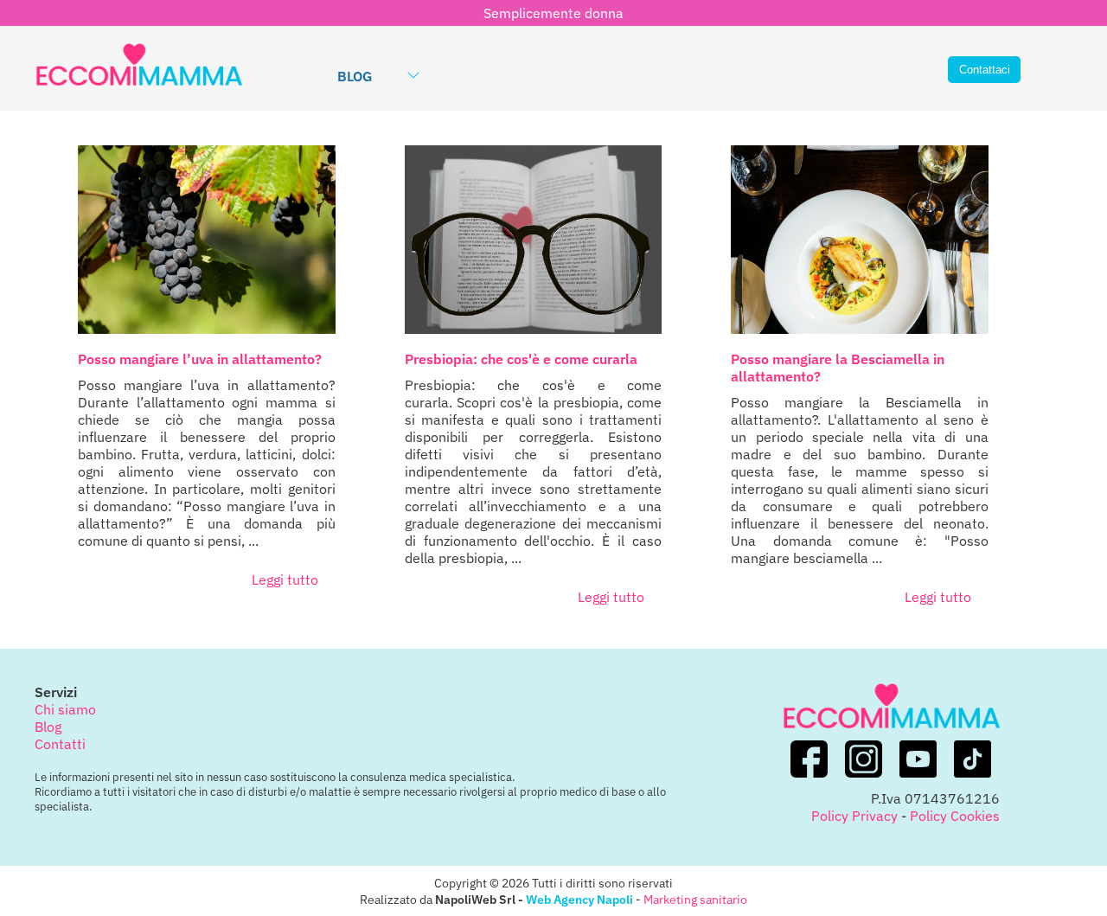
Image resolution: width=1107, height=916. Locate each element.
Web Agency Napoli (579, 899)
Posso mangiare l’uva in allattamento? (200, 359)
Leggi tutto (285, 579)
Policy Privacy (854, 815)
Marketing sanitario (695, 899)
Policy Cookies (955, 815)
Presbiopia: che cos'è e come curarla (521, 359)
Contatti (60, 744)
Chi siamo (65, 709)
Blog (354, 76)
